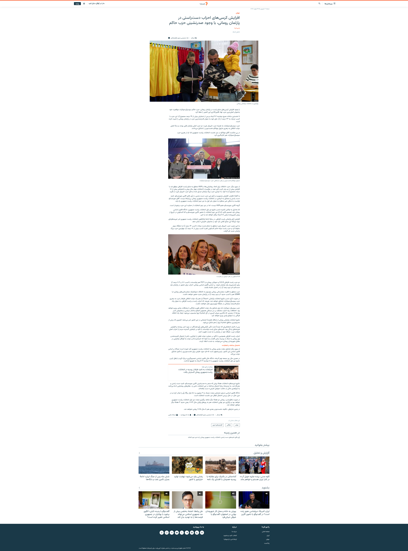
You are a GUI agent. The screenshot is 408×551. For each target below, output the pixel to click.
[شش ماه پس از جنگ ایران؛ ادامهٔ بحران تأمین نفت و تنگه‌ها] (154, 465)
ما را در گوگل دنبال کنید (96, 3)
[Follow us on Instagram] (167, 532)
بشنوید (265, 487)
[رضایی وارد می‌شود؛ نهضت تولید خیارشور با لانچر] (187, 465)
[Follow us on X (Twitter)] (182, 532)
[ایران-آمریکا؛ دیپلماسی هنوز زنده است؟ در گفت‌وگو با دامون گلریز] (254, 500)
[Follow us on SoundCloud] (172, 532)
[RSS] (197, 532)
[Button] (194, 38)
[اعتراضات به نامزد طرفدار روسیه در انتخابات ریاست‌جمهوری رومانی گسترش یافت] (226, 372)
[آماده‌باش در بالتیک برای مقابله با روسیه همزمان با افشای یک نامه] (220, 465)
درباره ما (234, 531)
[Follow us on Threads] (162, 532)
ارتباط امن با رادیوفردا (230, 539)
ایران (268, 535)
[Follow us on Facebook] (192, 532)
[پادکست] (84, 3)
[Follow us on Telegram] (187, 532)
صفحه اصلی (265, 531)
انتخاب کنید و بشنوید (230, 535)
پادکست (266, 543)
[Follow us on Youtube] (177, 532)
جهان (238, 13)
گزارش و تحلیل (261, 453)
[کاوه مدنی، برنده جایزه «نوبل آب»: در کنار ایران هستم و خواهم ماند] (254, 465)
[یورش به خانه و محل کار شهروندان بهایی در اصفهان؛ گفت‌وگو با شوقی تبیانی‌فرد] (220, 500)
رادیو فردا (237, 28)
